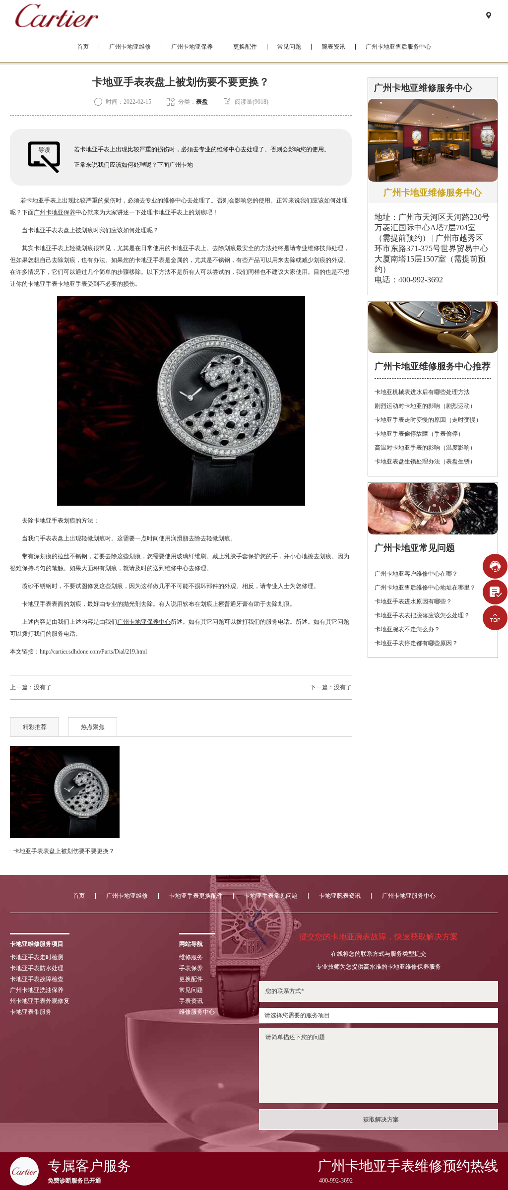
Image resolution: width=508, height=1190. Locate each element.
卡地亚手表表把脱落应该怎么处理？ (422, 615)
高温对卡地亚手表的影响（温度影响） (425, 447)
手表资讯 (191, 1001)
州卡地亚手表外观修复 (39, 1001)
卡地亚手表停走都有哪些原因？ (416, 643)
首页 (83, 47)
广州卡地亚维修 (130, 47)
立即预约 (254, 610)
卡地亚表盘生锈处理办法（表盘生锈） (425, 461)
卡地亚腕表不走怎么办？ (407, 629)
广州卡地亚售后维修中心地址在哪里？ (425, 587)
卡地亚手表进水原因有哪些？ (413, 601)
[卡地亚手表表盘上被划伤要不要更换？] (64, 792)
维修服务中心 (197, 1012)
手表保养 (191, 968)
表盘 (202, 101)
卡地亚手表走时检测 (37, 957)
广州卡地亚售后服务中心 (398, 47)
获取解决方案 (381, 1119)
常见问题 (289, 47)
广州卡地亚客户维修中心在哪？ (416, 573)
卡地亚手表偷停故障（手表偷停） (419, 433)
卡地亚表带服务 (31, 1012)
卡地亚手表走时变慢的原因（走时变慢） (428, 419)
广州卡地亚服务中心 (409, 896)
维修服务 (191, 957)
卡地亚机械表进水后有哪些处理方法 (422, 392)
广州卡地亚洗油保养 (37, 990)
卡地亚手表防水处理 (37, 968)
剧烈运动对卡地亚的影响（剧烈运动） (425, 405)
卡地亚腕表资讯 (340, 896)
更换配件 (245, 47)
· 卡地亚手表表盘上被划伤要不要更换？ (62, 851)
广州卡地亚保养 (192, 47)
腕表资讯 (333, 47)
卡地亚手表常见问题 (271, 896)
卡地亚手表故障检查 (37, 979)
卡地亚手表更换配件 (196, 896)
